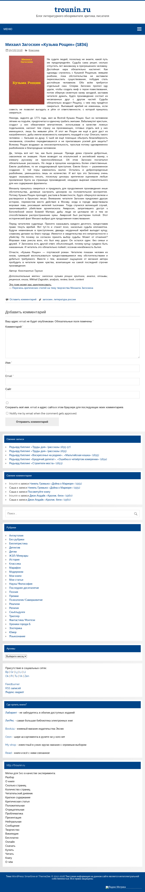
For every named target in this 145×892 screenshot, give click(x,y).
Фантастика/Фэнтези (22, 620)
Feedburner (12, 684)
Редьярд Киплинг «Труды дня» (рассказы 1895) (38, 451)
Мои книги (15, 575)
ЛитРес (9, 720)
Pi (12, 676)
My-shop (10, 744)
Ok (7, 676)
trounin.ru (72, 9)
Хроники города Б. (20, 624)
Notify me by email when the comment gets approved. (43, 413)
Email (9, 376)
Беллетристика (18, 543)
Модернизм (16, 571)
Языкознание (17, 636)
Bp (7, 672)
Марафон (15, 567)
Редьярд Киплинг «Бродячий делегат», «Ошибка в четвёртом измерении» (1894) (58, 459)
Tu (16, 676)
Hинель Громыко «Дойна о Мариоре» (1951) (56, 483)
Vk (20, 676)
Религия (14, 608)
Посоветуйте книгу (39, 491)
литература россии (65, 299)
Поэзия (13, 592)
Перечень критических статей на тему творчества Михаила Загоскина (52, 287)
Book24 (9, 728)
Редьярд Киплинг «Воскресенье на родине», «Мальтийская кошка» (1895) (54, 455)
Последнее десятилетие (24, 587)
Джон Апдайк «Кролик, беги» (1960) (51, 495)
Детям (13, 551)
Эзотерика (15, 628)
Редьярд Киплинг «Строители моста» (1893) (36, 463)
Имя (8, 363)
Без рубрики (16, 539)
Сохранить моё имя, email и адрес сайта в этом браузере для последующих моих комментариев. (64, 407)
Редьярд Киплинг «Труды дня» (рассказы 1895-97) (40, 447)
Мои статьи (16, 579)
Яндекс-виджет (14, 692)
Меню (8, 29)
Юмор (12, 632)
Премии (14, 596)
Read (8, 753)
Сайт (8, 389)
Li (20, 672)
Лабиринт (11, 712)
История (14, 559)
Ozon (8, 736)
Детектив (14, 547)
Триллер (14, 616)
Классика (34, 50)
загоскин (48, 299)
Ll (25, 672)
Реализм (14, 604)
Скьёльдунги (17, 612)
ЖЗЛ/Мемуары (18, 555)
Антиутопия (16, 535)
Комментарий (14, 326)
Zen (26, 676)
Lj (16, 672)
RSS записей (13, 688)
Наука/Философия (20, 583)
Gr (12, 672)
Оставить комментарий (23, 299)
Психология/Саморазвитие (26, 599)
